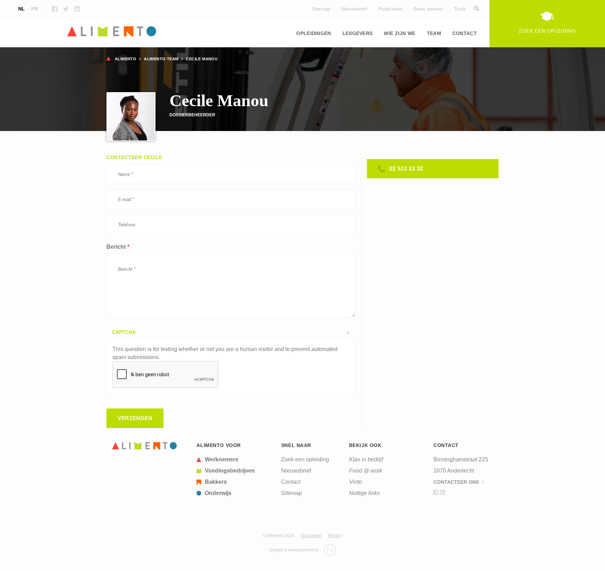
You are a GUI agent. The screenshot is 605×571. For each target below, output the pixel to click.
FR (34, 9)
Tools (460, 9)
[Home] (144, 445)
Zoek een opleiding (305, 459)
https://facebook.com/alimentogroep (54, 9)
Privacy (335, 535)
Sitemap (321, 9)
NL (21, 9)
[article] (234, 459)
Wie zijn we (399, 33)
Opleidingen (313, 33)
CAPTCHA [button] (124, 332)
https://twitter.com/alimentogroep (66, 9)
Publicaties (390, 9)
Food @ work (365, 471)
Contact (464, 33)
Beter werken (428, 9)
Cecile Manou (201, 59)
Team (434, 33)
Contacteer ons (456, 482)
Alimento (125, 59)
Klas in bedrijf (366, 459)
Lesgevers (357, 33)
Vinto (355, 482)
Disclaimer (311, 535)
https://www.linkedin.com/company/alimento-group (77, 9)
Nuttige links (364, 493)
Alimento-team (161, 59)
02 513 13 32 (406, 169)
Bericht (116, 247)
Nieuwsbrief (354, 9)
